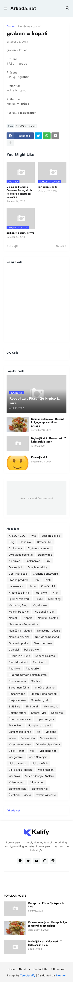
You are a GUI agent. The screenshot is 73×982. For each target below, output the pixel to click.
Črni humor (15, 548)
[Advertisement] (36, 302)
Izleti (48, 579)
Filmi (48, 561)
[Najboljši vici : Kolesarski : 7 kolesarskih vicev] (18, 443)
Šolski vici (57, 712)
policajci (14, 649)
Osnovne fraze (43, 643)
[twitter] (28, 861)
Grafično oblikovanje (45, 573)
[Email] (55, 135)
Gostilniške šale (18, 573)
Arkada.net (23, 8)
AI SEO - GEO (17, 535)
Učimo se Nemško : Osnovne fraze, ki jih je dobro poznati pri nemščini (19, 192)
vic (38, 731)
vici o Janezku (17, 763)
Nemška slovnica (19, 636)
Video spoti (37, 782)
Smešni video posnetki (44, 693)
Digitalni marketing (39, 548)
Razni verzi (39, 662)
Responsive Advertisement (36, 498)
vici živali (14, 776)
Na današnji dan (44, 611)
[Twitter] (38, 135)
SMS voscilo (50, 706)
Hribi (36, 579)
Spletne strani (17, 712)
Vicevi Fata (28, 738)
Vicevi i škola (48, 738)
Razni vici (14, 668)
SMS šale (14, 706)
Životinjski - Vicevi (20, 795)
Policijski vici (31, 649)
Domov (11, 26)
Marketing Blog (18, 605)
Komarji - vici (39, 457)
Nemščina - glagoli (29, 26)
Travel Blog (15, 725)
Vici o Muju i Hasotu (21, 769)
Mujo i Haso (40, 605)
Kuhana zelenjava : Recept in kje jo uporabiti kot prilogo (47, 422)
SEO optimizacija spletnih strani (28, 674)
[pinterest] (53, 861)
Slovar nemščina (19, 687)
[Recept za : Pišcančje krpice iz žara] (15, 908)
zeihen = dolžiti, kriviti (20, 232)
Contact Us (40, 969)
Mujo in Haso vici (19, 611)
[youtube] (36, 861)
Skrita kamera (17, 681)
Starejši (59, 246)
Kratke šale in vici (19, 592)
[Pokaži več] (10, 143)
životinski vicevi (46, 795)
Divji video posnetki (21, 554)
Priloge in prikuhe (19, 655)
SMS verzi (31, 706)
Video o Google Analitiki (39, 776)
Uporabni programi (39, 725)
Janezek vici (16, 586)
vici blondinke (48, 750)
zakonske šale (17, 788)
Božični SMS (44, 542)
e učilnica (14, 561)
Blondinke (26, 542)
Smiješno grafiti (40, 700)
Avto (33, 535)
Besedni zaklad (51, 535)
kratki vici (41, 592)
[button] (5, 8)
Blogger (61, 975)
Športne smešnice (20, 719)
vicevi (12, 738)
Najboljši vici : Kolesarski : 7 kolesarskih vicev (48, 439)
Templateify (27, 975)
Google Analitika (37, 567)
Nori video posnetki (47, 636)
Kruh (55, 592)
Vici (32, 750)
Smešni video (17, 693)
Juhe (33, 586)
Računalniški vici (45, 655)
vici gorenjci (16, 757)
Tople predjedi (45, 719)
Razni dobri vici (18, 662)
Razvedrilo (32, 668)
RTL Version (58, 969)
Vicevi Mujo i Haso (20, 744)
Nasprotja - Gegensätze (23, 624)
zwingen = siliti (47, 186)
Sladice (35, 681)
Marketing (54, 598)
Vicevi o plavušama (48, 744)
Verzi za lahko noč (20, 731)
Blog (11, 542)
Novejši (13, 246)
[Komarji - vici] (18, 463)
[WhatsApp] (47, 135)
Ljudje (39, 598)
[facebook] (20, 861)
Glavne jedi (15, 567)
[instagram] (45, 861)
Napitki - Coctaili (48, 617)
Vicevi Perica (17, 750)
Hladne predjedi (18, 579)
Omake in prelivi (18, 643)
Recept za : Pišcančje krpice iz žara (46, 904)
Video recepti (17, 782)
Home (11, 969)
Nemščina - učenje (48, 630)
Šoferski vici (38, 712)
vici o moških (40, 763)
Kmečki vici (48, 586)
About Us (24, 969)
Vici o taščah (46, 769)
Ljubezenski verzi (19, 598)
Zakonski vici (40, 788)
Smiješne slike (17, 700)
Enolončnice (33, 561)
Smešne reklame (44, 687)
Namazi (13, 617)
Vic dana (50, 731)
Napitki (28, 617)
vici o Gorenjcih (38, 757)
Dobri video (45, 554)
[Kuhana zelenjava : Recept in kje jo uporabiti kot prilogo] (18, 424)
